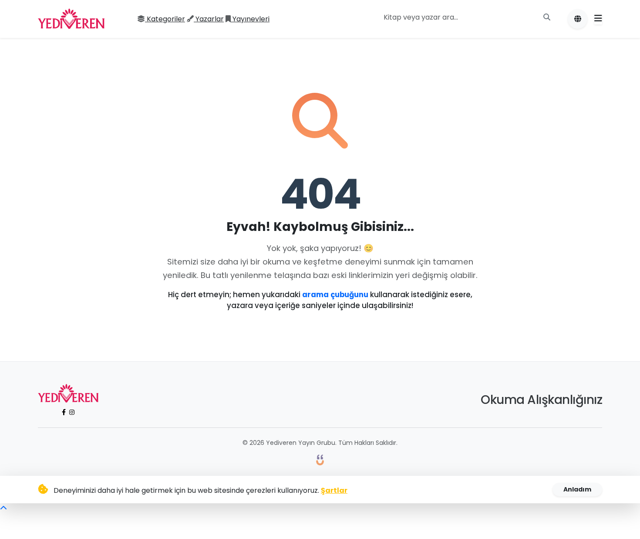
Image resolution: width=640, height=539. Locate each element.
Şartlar (334, 490)
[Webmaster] (320, 459)
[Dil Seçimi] (577, 19)
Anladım (577, 489)
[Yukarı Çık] (3, 508)
